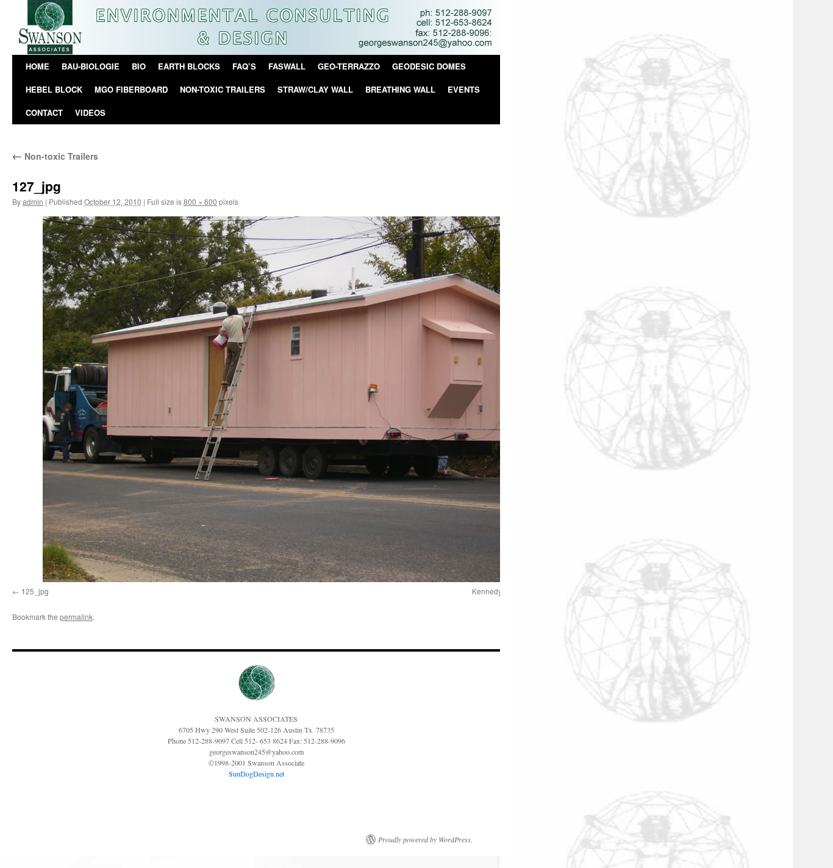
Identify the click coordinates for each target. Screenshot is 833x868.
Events (464, 89)
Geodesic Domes (429, 66)
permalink (76, 616)
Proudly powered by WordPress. (425, 839)
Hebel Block (54, 89)
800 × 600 (200, 201)
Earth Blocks (189, 66)
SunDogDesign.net (256, 773)
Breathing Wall (400, 89)
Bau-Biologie (91, 66)
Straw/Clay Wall (315, 89)
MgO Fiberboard (131, 89)
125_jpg (35, 591)
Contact (44, 112)
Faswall (287, 66)
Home (37, 66)
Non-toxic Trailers (222, 89)
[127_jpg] (286, 399)
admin (33, 201)
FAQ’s (244, 66)
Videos (90, 112)
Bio (139, 66)
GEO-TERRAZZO (349, 66)
